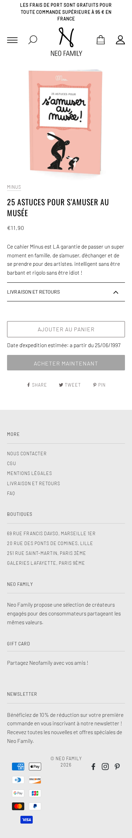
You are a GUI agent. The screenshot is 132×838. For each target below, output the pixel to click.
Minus (14, 187)
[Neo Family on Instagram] (105, 767)
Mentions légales (29, 473)
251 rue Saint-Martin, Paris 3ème (46, 553)
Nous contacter (27, 453)
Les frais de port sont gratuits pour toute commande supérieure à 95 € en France (66, 11)
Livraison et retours (33, 483)
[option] (66, 122)
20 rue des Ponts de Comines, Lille (50, 543)
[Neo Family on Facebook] (93, 767)
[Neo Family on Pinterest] (117, 767)
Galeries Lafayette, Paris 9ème (46, 563)
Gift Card (18, 643)
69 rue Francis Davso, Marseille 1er (51, 533)
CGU (11, 463)
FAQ (11, 493)
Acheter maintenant (66, 363)
